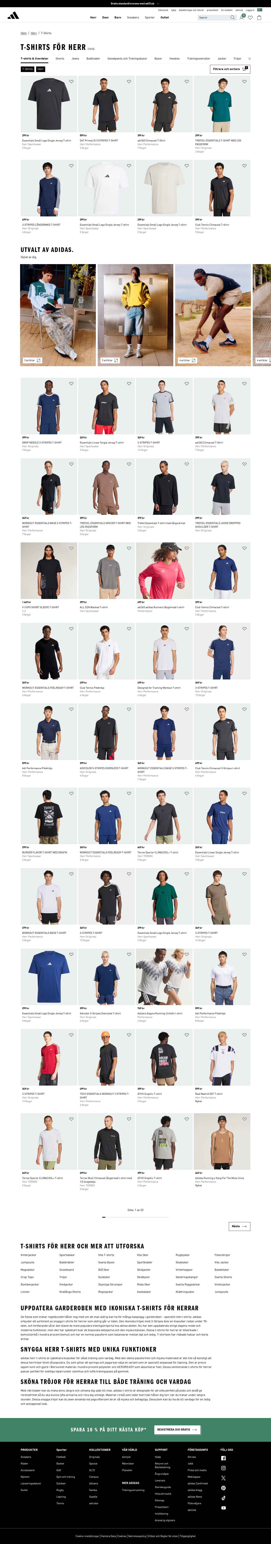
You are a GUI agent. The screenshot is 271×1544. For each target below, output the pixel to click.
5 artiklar (107, 360)
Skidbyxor (143, 1277)
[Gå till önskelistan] (250, 17)
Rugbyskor (183, 1255)
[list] (135, 59)
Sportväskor (67, 1255)
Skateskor (182, 1262)
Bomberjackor (30, 1284)
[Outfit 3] (213, 315)
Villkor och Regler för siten (163, 1536)
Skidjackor (144, 1269)
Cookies (121, 1536)
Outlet (165, 17)
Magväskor (28, 1269)
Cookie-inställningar (87, 1536)
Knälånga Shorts (70, 1292)
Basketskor (222, 1269)
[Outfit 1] (58, 315)
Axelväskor (144, 1292)
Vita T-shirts (106, 1255)
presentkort (212, 10)
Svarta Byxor (106, 1262)
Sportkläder (144, 1262)
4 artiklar (184, 360)
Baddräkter (66, 1262)
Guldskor (104, 1277)
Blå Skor (103, 1269)
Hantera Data (108, 1536)
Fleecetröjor (222, 1255)
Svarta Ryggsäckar (188, 1284)
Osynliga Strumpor (110, 1284)
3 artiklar (29, 360)
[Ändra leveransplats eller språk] (260, 10)
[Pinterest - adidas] (235, 1489)
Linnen (25, 1292)
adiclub (239, 10)
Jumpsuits (27, 1262)
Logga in (250, 10)
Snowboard (66, 1269)
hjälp (173, 10)
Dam (105, 17)
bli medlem (227, 10)
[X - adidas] (235, 1479)
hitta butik (163, 10)
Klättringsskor (185, 1292)
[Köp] (13, 15)
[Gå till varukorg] (259, 17)
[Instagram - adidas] (235, 1469)
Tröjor (63, 1277)
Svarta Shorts (223, 1277)
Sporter (150, 17)
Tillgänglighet (188, 1536)
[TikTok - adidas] (235, 1498)
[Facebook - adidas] (235, 1459)
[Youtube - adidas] (235, 1508)
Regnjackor (105, 1292)
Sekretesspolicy (137, 1536)
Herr (93, 17)
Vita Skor (142, 1255)
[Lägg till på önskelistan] (71, 82)
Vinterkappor (184, 1269)
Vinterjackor (28, 1255)
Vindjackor (66, 1284)
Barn (117, 17)
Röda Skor (143, 1284)
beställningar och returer (191, 10)
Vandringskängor (187, 1277)
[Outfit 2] (136, 315)
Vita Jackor (222, 1262)
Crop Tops (27, 1277)
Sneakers (133, 17)
